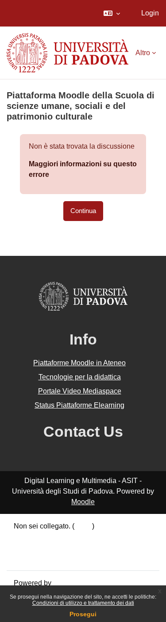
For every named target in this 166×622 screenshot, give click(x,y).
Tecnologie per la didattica (80, 377)
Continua (83, 210)
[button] (111, 13)
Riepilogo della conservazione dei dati (74, 536)
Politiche (27, 547)
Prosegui (83, 614)
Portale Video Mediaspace (79, 391)
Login (150, 13)
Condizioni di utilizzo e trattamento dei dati (83, 603)
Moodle (83, 502)
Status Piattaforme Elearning (79, 405)
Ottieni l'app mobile (44, 558)
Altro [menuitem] (142, 52)
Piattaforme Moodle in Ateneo (79, 363)
